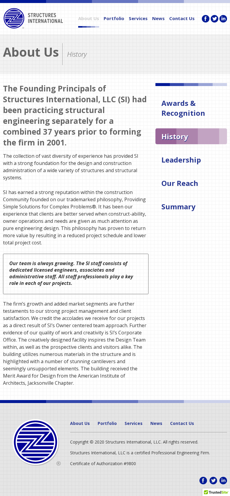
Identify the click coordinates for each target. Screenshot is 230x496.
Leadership (181, 160)
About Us (88, 18)
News (158, 18)
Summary (178, 206)
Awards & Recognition (183, 108)
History (174, 136)
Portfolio (114, 18)
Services (138, 18)
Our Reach (179, 183)
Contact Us (182, 18)
